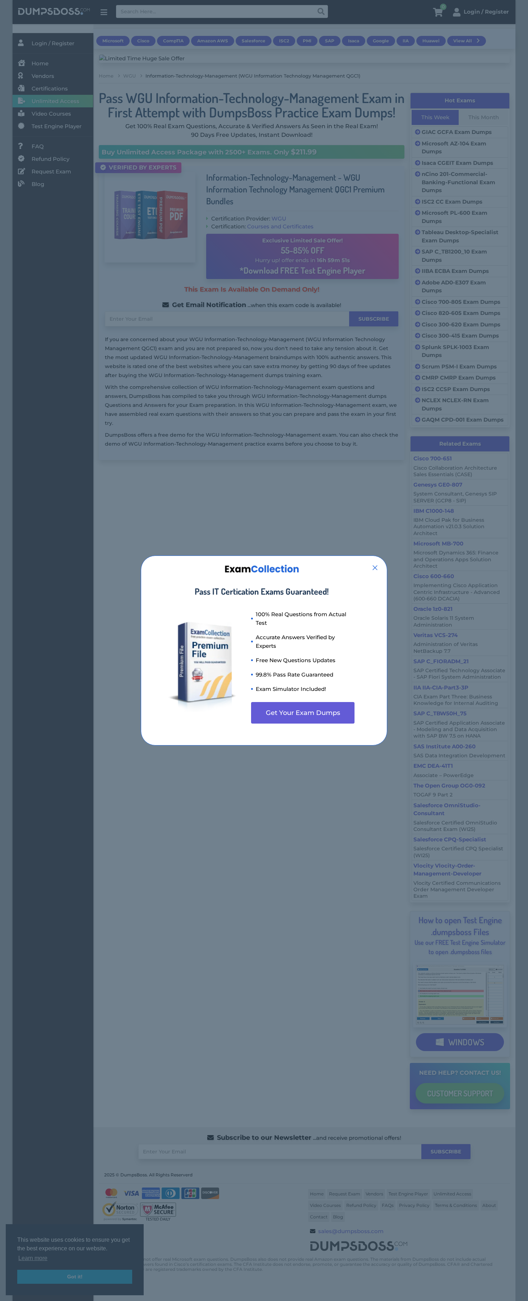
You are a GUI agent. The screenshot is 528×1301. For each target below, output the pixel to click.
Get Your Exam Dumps (303, 713)
